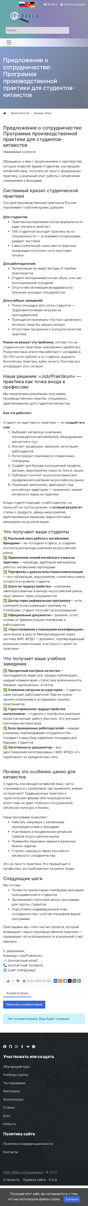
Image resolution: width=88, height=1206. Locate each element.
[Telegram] (65, 981)
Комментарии (17, 993)
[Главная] (4, 113)
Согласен (71, 1199)
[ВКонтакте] (55, 981)
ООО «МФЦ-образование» (23, 1172)
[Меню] (9, 42)
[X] (70, 981)
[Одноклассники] (60, 981)
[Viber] (74, 981)
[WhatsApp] (79, 981)
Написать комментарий (24, 1004)
